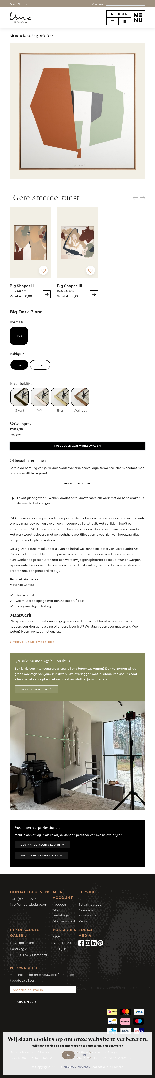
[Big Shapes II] (30, 242)
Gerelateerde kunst (46, 197)
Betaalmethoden (90, 904)
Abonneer (26, 1001)
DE (18, 3)
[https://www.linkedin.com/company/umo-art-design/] (94, 943)
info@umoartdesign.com (28, 904)
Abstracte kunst (20, 36)
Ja (19, 365)
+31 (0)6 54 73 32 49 (24, 898)
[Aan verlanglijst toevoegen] (43, 270)
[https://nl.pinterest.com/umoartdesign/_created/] (100, 943)
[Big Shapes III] (77, 242)
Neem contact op (77, 483)
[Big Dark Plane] (77, 111)
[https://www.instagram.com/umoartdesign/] (87, 943)
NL (12, 3)
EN (25, 3)
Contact (84, 898)
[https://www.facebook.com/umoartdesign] (81, 943)
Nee (40, 365)
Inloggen (119, 14)
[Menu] (138, 17)
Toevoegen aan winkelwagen (77, 445)
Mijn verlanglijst (64, 921)
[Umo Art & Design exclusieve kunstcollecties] (20, 17)
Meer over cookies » (77, 1066)
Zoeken (97, 4)
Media (82, 921)
